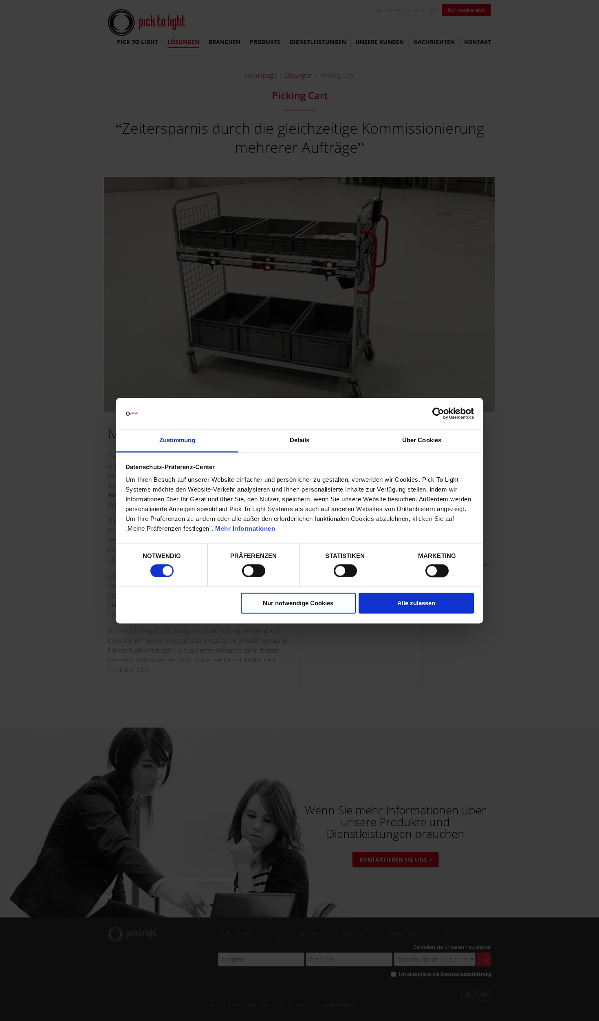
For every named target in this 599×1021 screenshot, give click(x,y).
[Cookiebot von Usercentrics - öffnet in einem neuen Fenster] (438, 413)
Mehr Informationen (245, 528)
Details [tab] (300, 440)
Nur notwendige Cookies (298, 603)
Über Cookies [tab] (421, 440)
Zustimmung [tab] (177, 440)
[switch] (253, 570)
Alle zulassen (416, 603)
